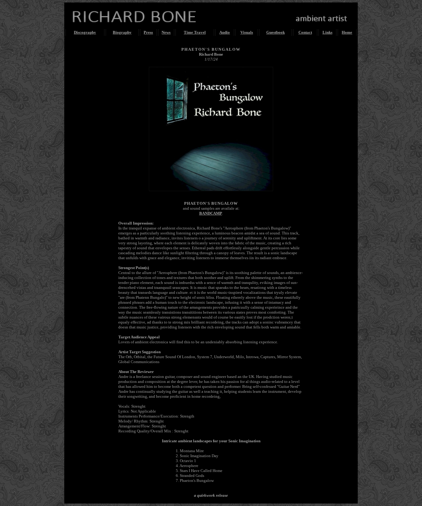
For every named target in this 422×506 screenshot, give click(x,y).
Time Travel (195, 32)
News (166, 32)
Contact (305, 32)
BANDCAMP (210, 213)
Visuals (246, 32)
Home (347, 32)
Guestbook (275, 32)
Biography (122, 32)
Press (148, 32)
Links (327, 32)
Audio (224, 32)
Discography (85, 32)
